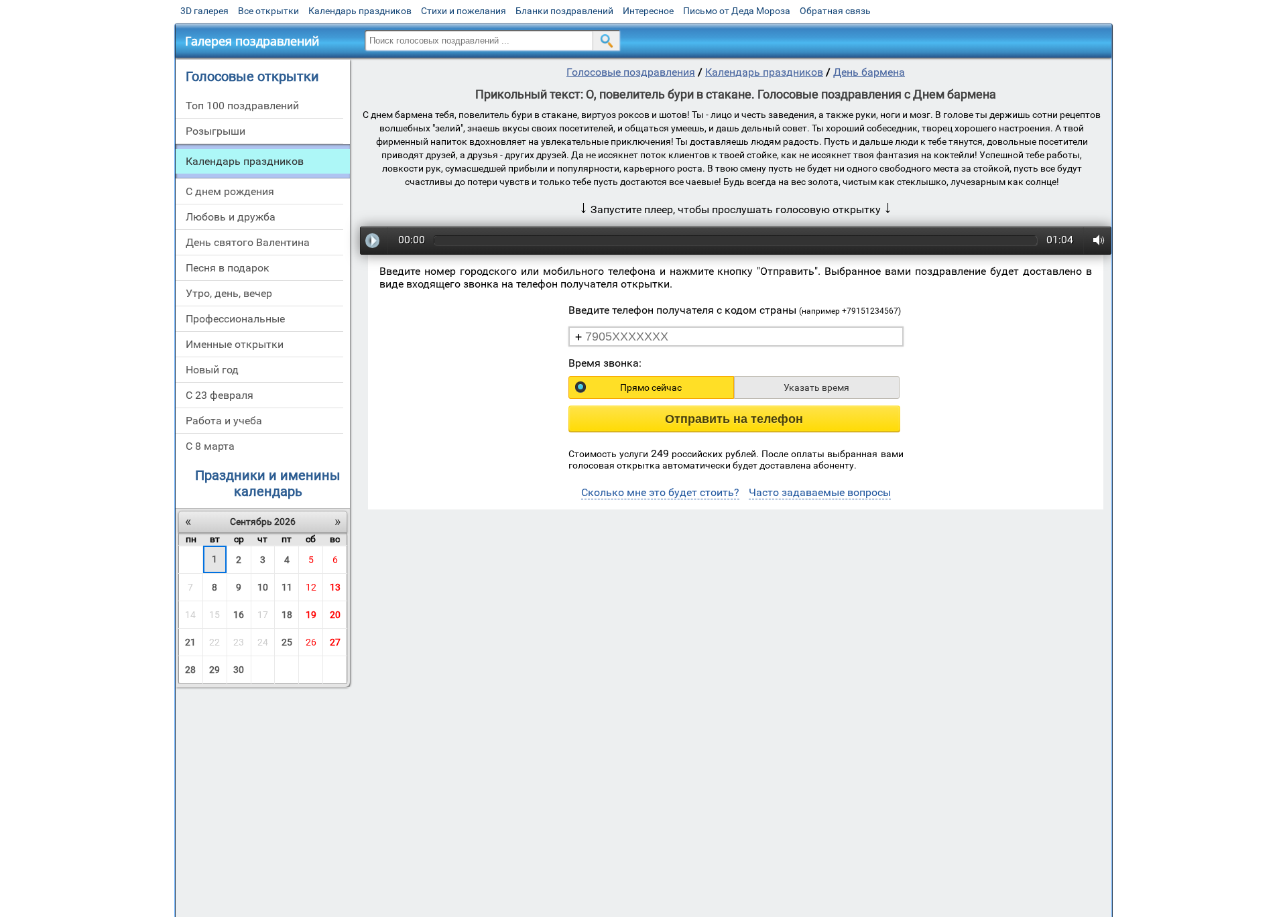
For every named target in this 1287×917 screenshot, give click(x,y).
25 (287, 642)
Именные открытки (235, 344)
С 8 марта (210, 446)
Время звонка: (604, 363)
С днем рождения (230, 191)
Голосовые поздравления (630, 72)
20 (335, 614)
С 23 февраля (219, 395)
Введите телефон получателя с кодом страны (734, 310)
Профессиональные (235, 318)
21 (190, 642)
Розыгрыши (215, 131)
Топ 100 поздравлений (242, 105)
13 (335, 587)
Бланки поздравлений (564, 10)
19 (311, 614)
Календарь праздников (360, 10)
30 (238, 669)
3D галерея (204, 10)
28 (190, 669)
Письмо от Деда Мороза (736, 10)
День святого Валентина (248, 242)
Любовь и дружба (230, 216)
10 (262, 587)
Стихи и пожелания (463, 10)
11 (287, 587)
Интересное (648, 10)
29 (214, 669)
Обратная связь (835, 10)
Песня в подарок (227, 267)
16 (238, 614)
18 (287, 614)
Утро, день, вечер (229, 293)
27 (335, 642)
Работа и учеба (224, 420)
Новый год (212, 369)
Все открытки (268, 10)
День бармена (869, 72)
